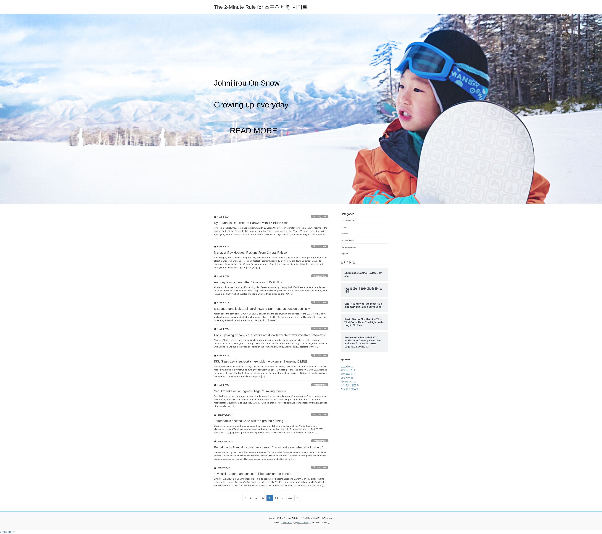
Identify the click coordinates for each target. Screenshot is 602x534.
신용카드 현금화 (350, 389)
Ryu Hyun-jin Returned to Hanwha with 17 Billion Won (251, 223)
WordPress (287, 522)
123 (291, 497)
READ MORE (314, 136)
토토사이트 (347, 366)
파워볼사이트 (348, 374)
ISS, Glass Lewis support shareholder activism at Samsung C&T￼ (260, 361)
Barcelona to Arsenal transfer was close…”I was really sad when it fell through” (268, 447)
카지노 (345, 253)
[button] (45, 109)
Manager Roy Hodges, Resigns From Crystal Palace (250, 252)
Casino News (348, 220)
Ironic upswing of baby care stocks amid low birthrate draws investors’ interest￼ (269, 335)
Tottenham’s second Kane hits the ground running (248, 421)
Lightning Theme (301, 522)
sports (345, 233)
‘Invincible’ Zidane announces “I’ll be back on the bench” (252, 473)
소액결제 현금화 (350, 385)
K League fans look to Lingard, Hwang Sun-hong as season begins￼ (262, 308)
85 (277, 497)
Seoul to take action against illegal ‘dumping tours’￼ (250, 391)
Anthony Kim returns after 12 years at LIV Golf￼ (248, 282)
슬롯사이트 (347, 377)
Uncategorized (319, 216)
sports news (348, 240)
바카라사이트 (348, 381)
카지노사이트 (348, 370)
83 (264, 497)
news (344, 227)
